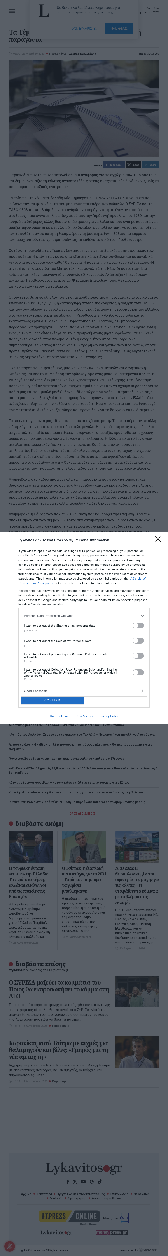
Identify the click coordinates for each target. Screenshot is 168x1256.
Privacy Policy (108, 716)
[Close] (159, 540)
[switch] (138, 625)
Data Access (84, 716)
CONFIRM (52, 700)
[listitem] (84, 616)
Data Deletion (59, 716)
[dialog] (84, 628)
